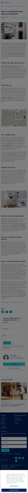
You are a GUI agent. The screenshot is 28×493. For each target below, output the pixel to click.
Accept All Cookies (14, 490)
